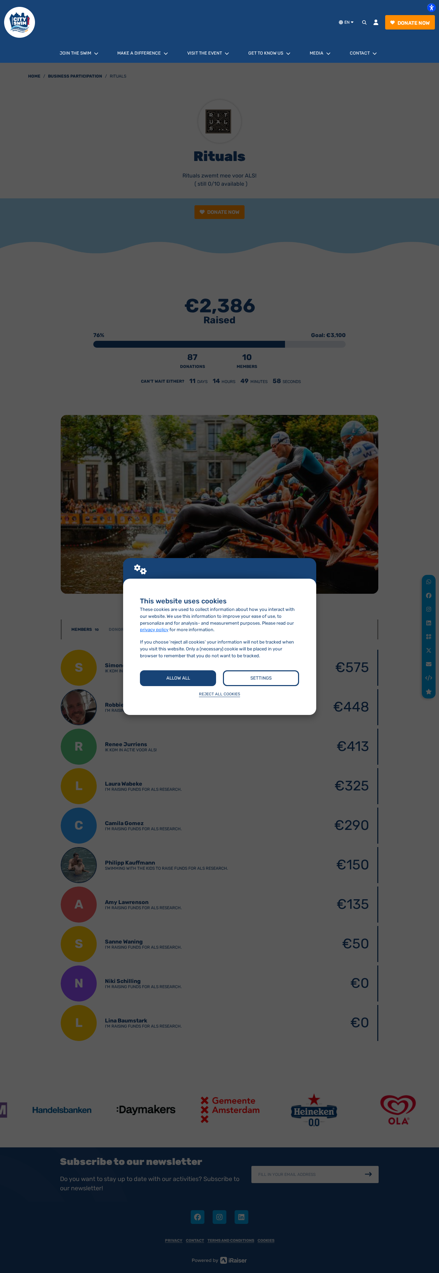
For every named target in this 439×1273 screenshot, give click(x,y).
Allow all (178, 678)
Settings (261, 678)
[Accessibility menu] (431, 7)
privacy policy (154, 629)
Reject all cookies (219, 694)
